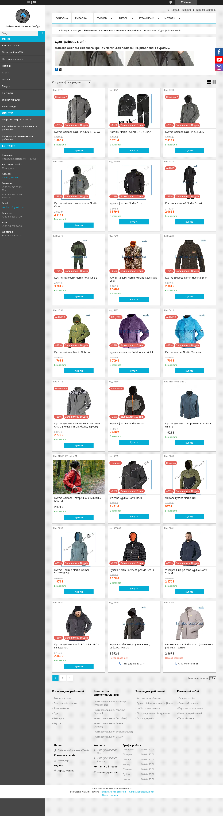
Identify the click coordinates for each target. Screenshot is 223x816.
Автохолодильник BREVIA (109, 736)
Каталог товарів (11, 45)
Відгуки (6, 86)
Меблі (123, 18)
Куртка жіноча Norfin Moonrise (183, 352)
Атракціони (146, 18)
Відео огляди (9, 106)
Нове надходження (13, 59)
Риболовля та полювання (98, 30)
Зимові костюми (62, 698)
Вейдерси (58, 718)
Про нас (6, 79)
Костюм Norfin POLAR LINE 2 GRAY (130, 131)
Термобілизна (186, 718)
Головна (62, 18)
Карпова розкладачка (190, 708)
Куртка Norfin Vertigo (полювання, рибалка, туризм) (130, 646)
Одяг (56, 713)
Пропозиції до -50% (12, 52)
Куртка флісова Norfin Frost (126, 203)
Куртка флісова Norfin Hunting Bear (186, 277)
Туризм (102, 18)
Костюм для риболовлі (149, 698)
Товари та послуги (71, 30)
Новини (6, 65)
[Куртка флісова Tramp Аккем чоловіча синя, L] (189, 402)
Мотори (169, 18)
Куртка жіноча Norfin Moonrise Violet (131, 352)
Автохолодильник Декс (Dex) (111, 718)
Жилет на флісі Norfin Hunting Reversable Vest (133, 279)
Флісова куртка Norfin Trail (181, 498)
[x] (60, 70)
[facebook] (56, 70)
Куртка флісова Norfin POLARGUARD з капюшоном (76, 646)
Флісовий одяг (61, 708)
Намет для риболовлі (190, 713)
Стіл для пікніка (186, 698)
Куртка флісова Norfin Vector (127, 423)
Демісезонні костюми (65, 703)
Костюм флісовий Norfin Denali (183, 203)
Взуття (57, 723)
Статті (5, 72)
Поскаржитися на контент (113, 792)
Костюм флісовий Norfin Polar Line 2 (75, 277)
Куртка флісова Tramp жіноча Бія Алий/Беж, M (77, 499)
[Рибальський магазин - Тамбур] (23, 16)
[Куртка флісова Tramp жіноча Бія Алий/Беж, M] (78, 477)
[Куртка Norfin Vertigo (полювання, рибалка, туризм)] (134, 623)
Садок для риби (145, 718)
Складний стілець (188, 703)
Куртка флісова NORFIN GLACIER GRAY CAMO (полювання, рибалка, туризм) (77, 425)
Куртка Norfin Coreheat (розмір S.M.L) (132, 570)
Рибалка (81, 18)
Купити (79, 150)
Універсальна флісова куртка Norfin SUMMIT (186, 571)
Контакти (7, 92)
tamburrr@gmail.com (13, 207)
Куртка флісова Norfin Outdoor (72, 352)
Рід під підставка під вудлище (153, 713)
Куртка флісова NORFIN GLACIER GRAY (77, 131)
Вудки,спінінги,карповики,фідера (155, 703)
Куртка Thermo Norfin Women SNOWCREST (72, 571)
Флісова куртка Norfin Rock (126, 498)
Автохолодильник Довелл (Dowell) (114, 731)
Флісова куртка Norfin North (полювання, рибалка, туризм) (189, 646)
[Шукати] (41, 33)
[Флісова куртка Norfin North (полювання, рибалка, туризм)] (189, 623)
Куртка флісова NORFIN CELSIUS (184, 131)
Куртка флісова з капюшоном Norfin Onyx (75, 205)
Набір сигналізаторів (148, 708)
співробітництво (11, 99)
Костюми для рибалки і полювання (136, 30)
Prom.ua (128, 788)
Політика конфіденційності (141, 792)
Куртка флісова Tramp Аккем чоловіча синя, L (188, 425)
